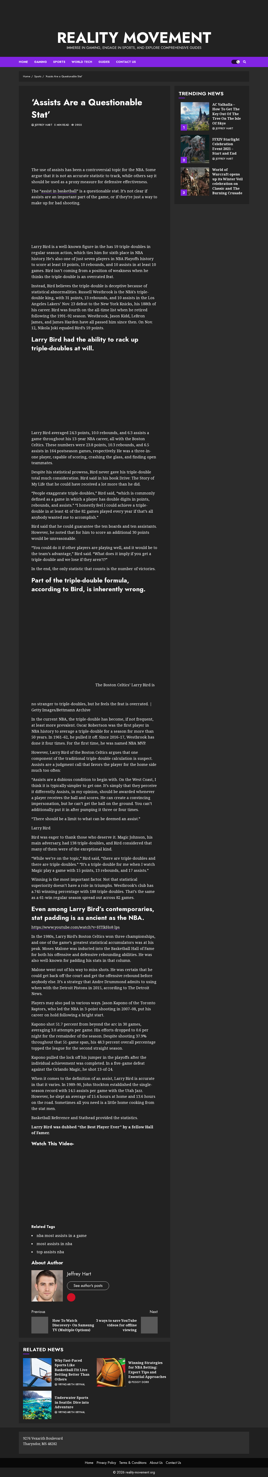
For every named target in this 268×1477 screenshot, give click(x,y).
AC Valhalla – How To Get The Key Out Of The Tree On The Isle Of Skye (195, 116)
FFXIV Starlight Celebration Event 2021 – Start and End (195, 149)
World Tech (82, 62)
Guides (104, 62)
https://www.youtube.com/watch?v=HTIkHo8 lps (75, 927)
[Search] (244, 62)
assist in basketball (59, 190)
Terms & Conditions (133, 1462)
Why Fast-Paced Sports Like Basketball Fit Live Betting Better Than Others (37, 1372)
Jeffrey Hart (43, 125)
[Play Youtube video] (94, 391)
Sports (59, 62)
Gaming (40, 62)
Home (23, 62)
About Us (156, 1462)
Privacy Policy (106, 1462)
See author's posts (88, 1285)
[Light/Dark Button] (235, 62)
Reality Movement (134, 37)
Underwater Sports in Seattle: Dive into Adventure (37, 1405)
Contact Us (126, 62)
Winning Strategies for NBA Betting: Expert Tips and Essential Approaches (111, 1372)
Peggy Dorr (140, 1382)
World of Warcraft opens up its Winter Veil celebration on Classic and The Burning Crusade (195, 181)
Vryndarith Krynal (71, 1384)
